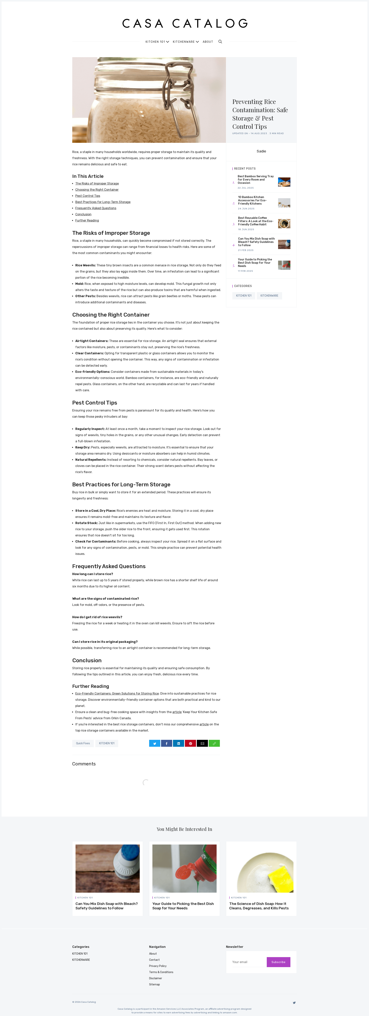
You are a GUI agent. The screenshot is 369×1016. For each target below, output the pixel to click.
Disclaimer (155, 978)
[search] (220, 41)
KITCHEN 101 (106, 743)
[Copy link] (214, 743)
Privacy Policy (158, 966)
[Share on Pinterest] (190, 743)
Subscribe (279, 962)
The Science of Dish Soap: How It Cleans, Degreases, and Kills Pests (259, 905)
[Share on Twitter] (154, 743)
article (177, 712)
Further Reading (87, 220)
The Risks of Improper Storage (97, 183)
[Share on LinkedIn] (178, 743)
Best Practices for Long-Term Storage (102, 202)
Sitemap (154, 984)
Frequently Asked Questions (95, 208)
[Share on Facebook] (166, 743)
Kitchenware (184, 41)
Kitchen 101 (155, 41)
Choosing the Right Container (97, 189)
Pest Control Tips (87, 196)
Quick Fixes (83, 743)
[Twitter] (294, 1002)
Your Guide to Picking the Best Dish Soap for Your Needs (183, 905)
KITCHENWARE (269, 295)
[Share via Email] (202, 743)
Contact (154, 960)
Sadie (261, 151)
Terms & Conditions (161, 972)
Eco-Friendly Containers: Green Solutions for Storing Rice (117, 693)
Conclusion (83, 214)
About (208, 42)
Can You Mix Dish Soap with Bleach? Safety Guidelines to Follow (107, 905)
